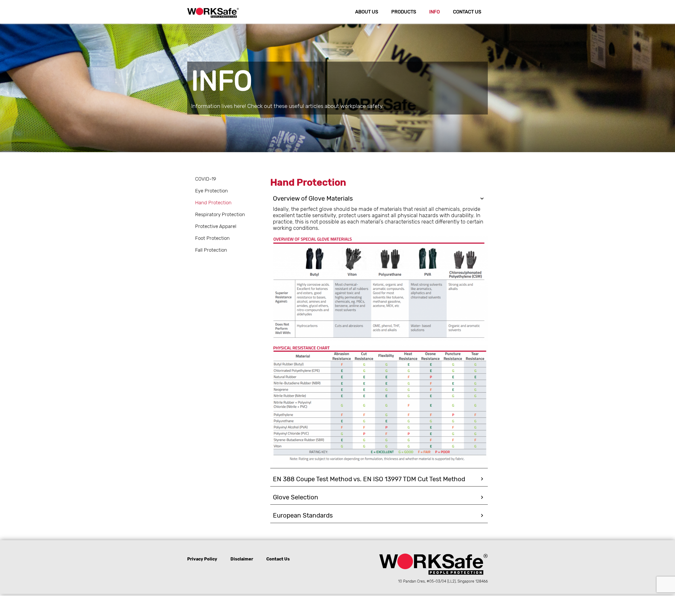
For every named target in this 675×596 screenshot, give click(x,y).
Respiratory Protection (220, 214)
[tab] (379, 199)
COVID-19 (205, 179)
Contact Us (467, 12)
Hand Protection (213, 203)
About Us (366, 12)
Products (403, 12)
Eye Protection (211, 191)
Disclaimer (241, 559)
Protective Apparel (215, 226)
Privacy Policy (202, 559)
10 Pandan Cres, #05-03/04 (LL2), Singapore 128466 (443, 581)
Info (434, 12)
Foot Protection (212, 238)
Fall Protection (211, 250)
